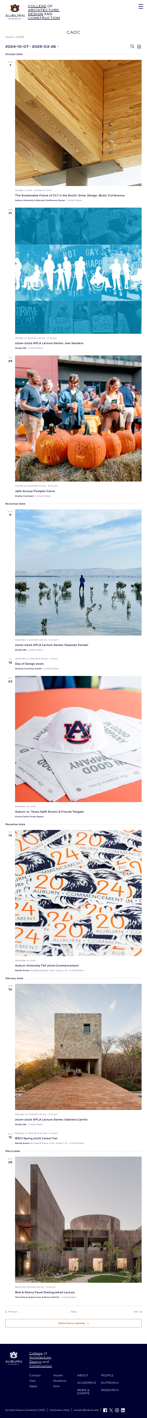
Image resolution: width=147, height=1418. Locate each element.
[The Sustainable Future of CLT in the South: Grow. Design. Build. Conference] (78, 123)
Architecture (43, 10)
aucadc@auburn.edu (86, 1410)
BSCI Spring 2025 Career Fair (36, 1138)
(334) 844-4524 (59, 1410)
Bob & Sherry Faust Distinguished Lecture (45, 1292)
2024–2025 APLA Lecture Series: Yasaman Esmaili (51, 645)
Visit (32, 1380)
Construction (44, 17)
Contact (35, 1375)
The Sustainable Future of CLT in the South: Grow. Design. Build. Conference (70, 195)
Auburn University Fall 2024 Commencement (47, 965)
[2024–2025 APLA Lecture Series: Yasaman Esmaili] (78, 572)
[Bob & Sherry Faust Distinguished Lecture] (78, 1220)
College (37, 6)
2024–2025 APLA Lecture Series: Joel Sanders (49, 343)
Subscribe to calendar (71, 1323)
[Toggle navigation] (140, 6)
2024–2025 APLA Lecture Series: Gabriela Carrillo (51, 1119)
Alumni (58, 1375)
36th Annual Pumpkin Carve (35, 491)
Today (73, 1311)
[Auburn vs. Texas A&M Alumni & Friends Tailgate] (78, 739)
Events (9, 37)
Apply (33, 1386)
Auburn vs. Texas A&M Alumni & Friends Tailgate (49, 812)
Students (59, 1380)
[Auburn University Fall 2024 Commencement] (78, 893)
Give (56, 1386)
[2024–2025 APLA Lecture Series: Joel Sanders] (78, 271)
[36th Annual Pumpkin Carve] (78, 418)
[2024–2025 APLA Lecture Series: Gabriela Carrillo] (78, 1047)
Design (35, 13)
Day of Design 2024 (29, 664)
